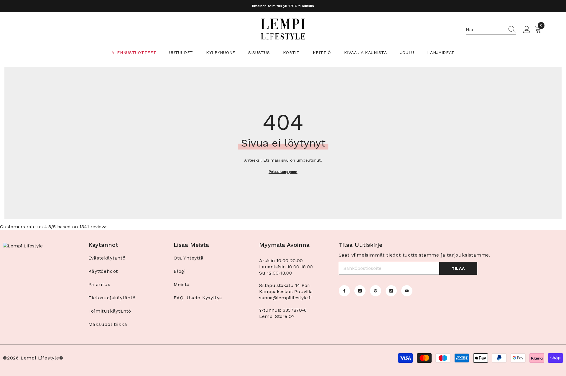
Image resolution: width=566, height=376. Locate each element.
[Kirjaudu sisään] (526, 29)
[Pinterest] (375, 290)
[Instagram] (360, 290)
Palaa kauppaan (283, 172)
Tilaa (458, 268)
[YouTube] (406, 290)
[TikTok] (391, 290)
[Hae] (491, 30)
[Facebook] (344, 290)
